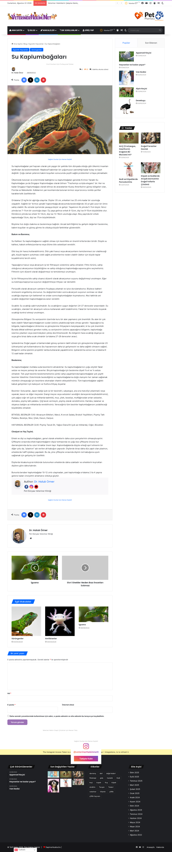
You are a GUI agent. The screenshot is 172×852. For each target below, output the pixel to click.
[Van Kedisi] (126, 78)
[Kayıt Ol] (155, 3)
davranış (92, 773)
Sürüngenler (36, 50)
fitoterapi (92, 778)
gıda (101, 778)
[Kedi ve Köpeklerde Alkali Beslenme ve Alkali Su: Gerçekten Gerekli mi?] (53, 774)
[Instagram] (150, 3)
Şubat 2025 (135, 789)
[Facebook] (142, 3)
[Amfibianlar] (60, 621)
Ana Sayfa (16, 30)
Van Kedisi (141, 72)
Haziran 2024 (136, 818)
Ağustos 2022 (136, 835)
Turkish (21, 850)
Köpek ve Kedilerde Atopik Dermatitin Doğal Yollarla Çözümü (150, 180)
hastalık (110, 778)
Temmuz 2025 (136, 781)
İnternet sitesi (68, 705)
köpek (114, 783)
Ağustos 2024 (136, 810)
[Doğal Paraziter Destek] (150, 138)
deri (101, 773)
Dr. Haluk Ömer (17, 73)
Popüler (126, 43)
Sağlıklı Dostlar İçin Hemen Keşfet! (60, 159)
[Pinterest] (43, 80)
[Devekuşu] (126, 106)
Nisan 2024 (135, 826)
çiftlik (111, 792)
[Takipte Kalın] (86, 747)
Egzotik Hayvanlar (36, 44)
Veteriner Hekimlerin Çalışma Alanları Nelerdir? (67, 3)
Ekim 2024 (134, 806)
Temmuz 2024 (136, 814)
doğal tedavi (111, 773)
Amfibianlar (51, 638)
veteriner (92, 792)
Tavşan (102, 787)
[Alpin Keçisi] (126, 92)
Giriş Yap (89, 30)
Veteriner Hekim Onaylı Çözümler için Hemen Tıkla (60, 730)
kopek (98, 783)
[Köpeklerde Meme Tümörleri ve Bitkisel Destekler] (53, 786)
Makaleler (48, 30)
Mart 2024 (134, 831)
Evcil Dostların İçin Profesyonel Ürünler (60, 64)
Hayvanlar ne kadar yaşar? (132, 64)
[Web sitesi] (30, 538)
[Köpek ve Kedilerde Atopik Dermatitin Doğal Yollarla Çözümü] (150, 167)
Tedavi (110, 787)
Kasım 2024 (135, 802)
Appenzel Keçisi (143, 52)
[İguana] (35, 568)
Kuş (106, 783)
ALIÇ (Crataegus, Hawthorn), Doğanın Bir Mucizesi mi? (127, 150)
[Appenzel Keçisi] (126, 56)
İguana (82, 624)
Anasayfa (150, 847)
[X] (30, 80)
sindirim (92, 787)
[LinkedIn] (37, 80)
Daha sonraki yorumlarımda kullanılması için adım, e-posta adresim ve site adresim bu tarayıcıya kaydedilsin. (57, 716)
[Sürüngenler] (26, 621)
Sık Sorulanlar (69, 30)
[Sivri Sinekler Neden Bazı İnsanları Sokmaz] (85, 568)
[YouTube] (146, 3)
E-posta (11, 705)
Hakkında (160, 847)
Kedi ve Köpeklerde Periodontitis (128, 180)
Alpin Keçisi (141, 88)
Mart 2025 (134, 785)
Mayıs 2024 (135, 822)
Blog (32, 30)
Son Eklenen (151, 43)
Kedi (118, 778)
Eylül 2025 (134, 777)
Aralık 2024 (135, 797)
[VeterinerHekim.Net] (32, 15)
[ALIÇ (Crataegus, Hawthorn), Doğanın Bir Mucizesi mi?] (129, 138)
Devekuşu (140, 100)
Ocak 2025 (134, 793)
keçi (91, 783)
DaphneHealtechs (53, 847)
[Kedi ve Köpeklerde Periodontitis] (129, 169)
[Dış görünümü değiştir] (163, 3)
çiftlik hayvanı (94, 796)
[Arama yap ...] (160, 30)
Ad (9, 693)
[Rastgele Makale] (159, 3)
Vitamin (103, 792)
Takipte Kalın (86, 758)
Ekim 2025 (134, 772)
